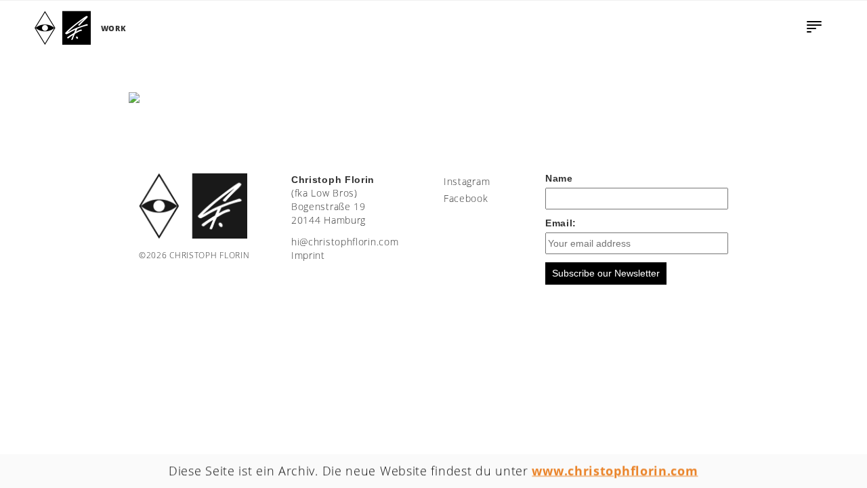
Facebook (466, 198)
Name (559, 178)
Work (114, 28)
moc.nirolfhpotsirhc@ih (344, 241)
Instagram (467, 181)
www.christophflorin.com (615, 470)
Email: (560, 223)
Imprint (308, 255)
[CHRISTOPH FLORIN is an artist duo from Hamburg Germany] (62, 28)
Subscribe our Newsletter (606, 273)
